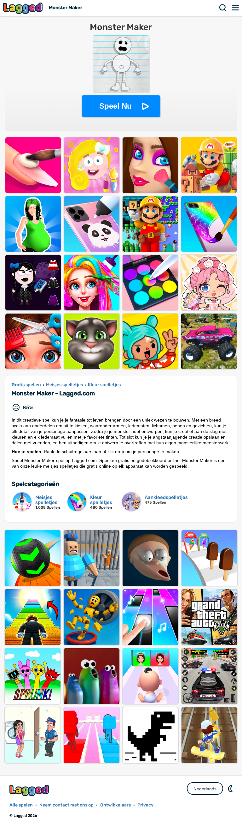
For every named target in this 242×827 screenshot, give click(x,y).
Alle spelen (21, 805)
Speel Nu (115, 106)
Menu (235, 8)
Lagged (23, 8)
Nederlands (204, 788)
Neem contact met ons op (66, 805)
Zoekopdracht (223, 8)
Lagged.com (29, 790)
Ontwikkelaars (115, 805)
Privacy (145, 805)
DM (231, 788)
